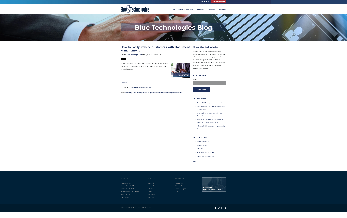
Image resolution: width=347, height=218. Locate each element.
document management (205, 152)
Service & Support (180, 189)
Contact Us (205, 2)
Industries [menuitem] (200, 9)
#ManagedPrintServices (205, 156)
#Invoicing (128, 92)
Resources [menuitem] (222, 9)
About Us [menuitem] (211, 9)
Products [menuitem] (171, 9)
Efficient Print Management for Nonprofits (210, 103)
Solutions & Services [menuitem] (185, 9)
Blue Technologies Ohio (134, 55)
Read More (124, 83)
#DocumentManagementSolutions (171, 92)
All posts (123, 105)
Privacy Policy (179, 186)
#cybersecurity (202, 141)
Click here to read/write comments (140, 87)
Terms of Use (179, 183)
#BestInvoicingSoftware (140, 92)
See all (195, 161)
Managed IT (201, 145)
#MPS (200, 149)
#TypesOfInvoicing (154, 92)
